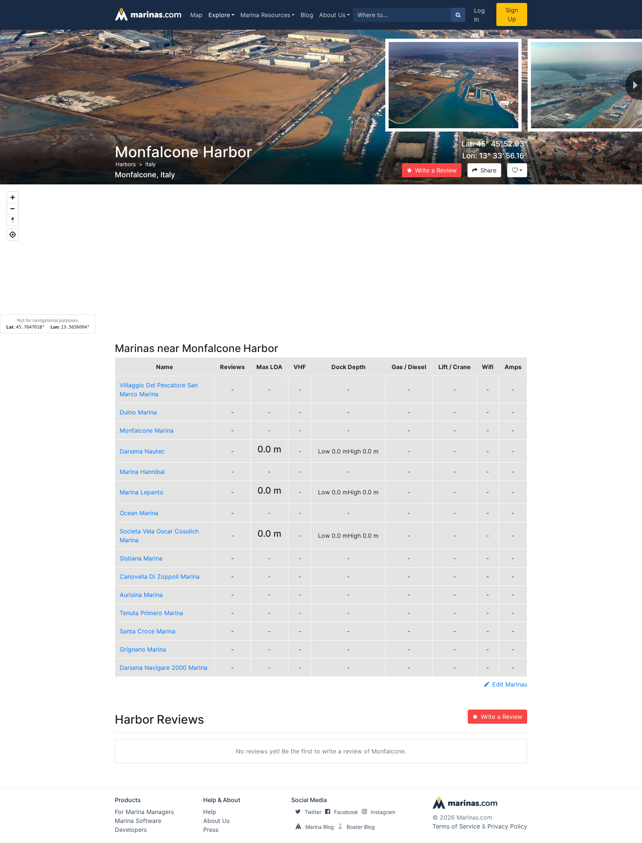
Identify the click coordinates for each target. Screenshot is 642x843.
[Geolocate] (12, 234)
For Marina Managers (144, 811)
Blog (307, 15)
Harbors (126, 164)
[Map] (321, 259)
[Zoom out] (12, 208)
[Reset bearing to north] (12, 219)
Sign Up (512, 14)
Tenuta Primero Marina (151, 613)
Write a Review (436, 170)
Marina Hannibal (142, 471)
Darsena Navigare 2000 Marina (163, 667)
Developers (131, 829)
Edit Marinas (509, 684)
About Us (332, 15)
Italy (150, 164)
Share (488, 170)
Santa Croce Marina (147, 631)
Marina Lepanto (141, 492)
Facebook (346, 812)
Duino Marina (138, 412)
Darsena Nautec (142, 451)
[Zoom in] (12, 197)
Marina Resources (265, 15)
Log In (479, 15)
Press (210, 829)
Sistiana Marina (141, 558)
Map (196, 15)
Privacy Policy (507, 826)
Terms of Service (456, 826)
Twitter (313, 812)
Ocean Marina (139, 513)
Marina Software (138, 820)
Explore (219, 15)
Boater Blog (361, 827)
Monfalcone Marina (147, 430)
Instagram (383, 812)
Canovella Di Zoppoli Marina (160, 576)
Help (209, 811)
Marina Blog (319, 827)
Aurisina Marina (141, 594)
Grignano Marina (143, 649)
